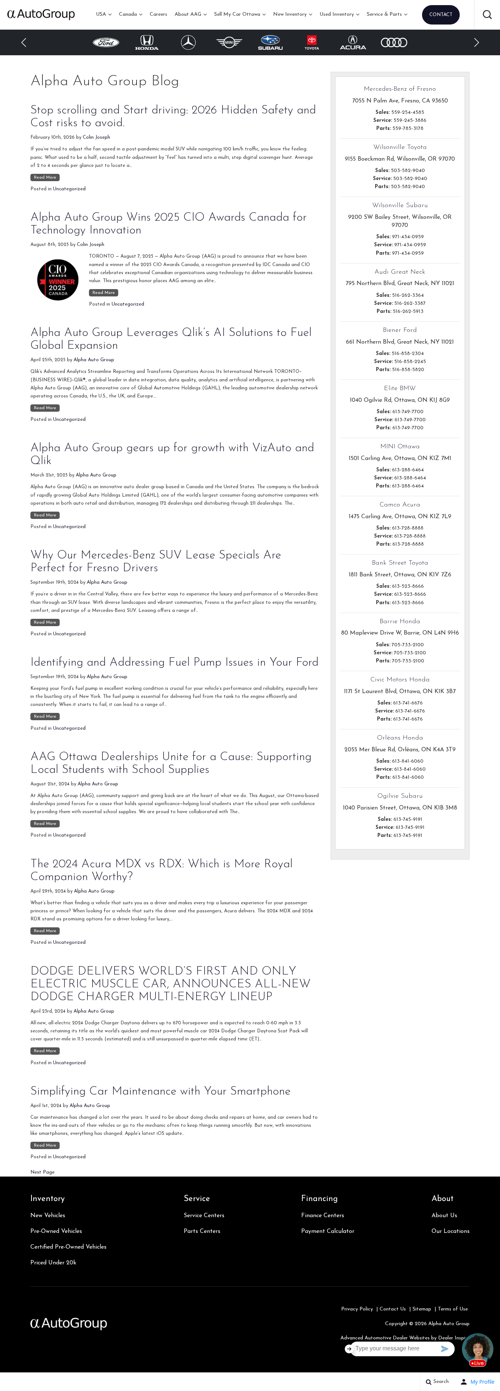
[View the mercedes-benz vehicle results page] (147, 42)
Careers (158, 14)
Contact (440, 14)
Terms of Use (453, 1309)
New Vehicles (47, 1216)
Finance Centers (322, 1216)
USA (101, 14)
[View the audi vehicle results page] (353, 42)
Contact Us (393, 1309)
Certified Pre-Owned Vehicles (68, 1247)
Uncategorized (69, 189)
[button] (487, 14)
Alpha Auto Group (94, 360)
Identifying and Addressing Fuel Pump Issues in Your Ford (174, 663)
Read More (45, 177)
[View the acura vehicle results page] (312, 42)
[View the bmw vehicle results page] (394, 42)
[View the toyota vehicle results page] (270, 42)
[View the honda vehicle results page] (106, 42)
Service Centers (204, 1216)
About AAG (188, 14)
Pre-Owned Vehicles (56, 1231)
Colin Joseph (96, 137)
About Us (444, 1216)
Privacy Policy (357, 1309)
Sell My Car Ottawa (237, 14)
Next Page (42, 1172)
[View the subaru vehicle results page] (229, 42)
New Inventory (290, 14)
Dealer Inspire (454, 1338)
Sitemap (422, 1309)
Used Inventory (337, 14)
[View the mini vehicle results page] (188, 42)
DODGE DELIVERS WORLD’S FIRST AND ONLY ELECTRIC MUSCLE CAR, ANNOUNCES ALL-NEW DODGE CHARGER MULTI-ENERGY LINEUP (170, 984)
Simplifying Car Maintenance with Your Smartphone (160, 1092)
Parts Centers (202, 1231)
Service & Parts (384, 14)
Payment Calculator (327, 1231)
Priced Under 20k (53, 1263)
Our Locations (451, 1231)
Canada (128, 14)
